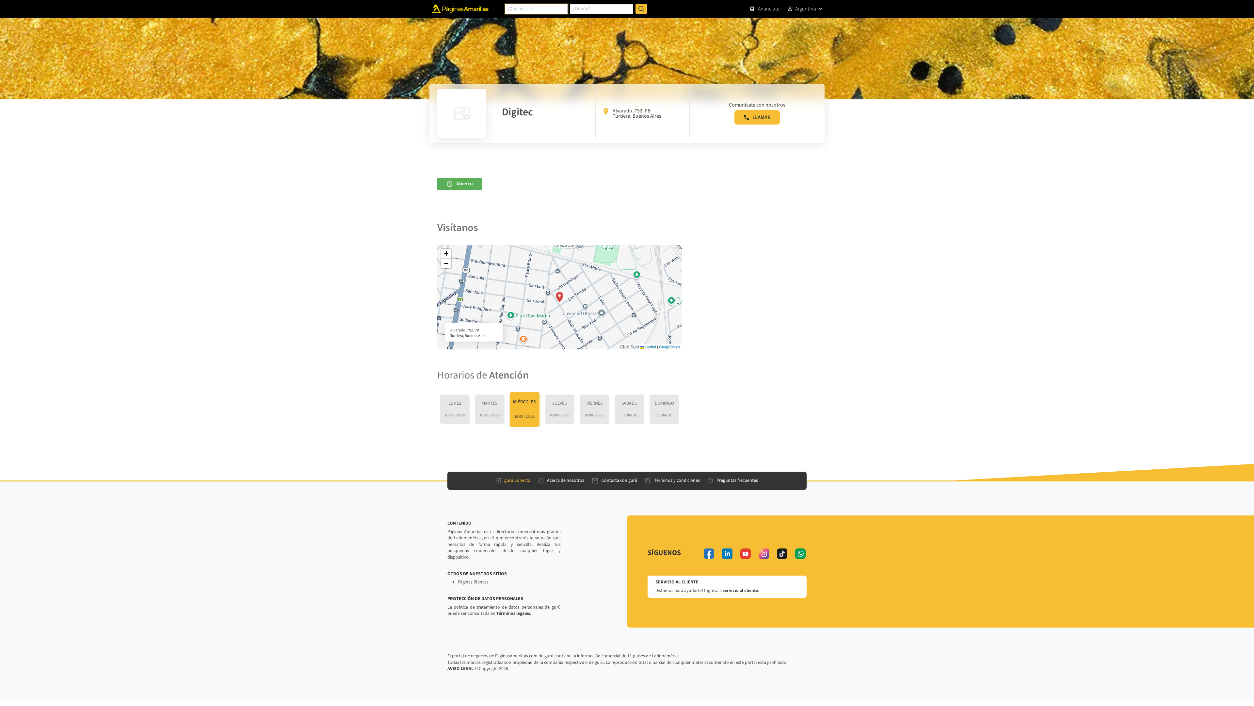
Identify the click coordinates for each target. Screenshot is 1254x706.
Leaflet (650, 346)
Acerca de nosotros (565, 480)
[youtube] (745, 553)
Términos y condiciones (677, 480)
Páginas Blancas (473, 582)
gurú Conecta (517, 480)
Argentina (805, 8)
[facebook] (709, 553)
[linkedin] (727, 553)
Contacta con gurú (619, 480)
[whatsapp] (800, 553)
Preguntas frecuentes (737, 480)
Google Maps (669, 346)
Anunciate (769, 8)
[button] (559, 297)
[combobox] (536, 9)
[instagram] (764, 553)
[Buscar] (641, 9)
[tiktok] (782, 553)
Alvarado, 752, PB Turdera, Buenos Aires (637, 113)
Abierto (464, 183)
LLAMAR (761, 117)
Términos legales (513, 613)
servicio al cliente (740, 590)
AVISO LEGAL (460, 668)
